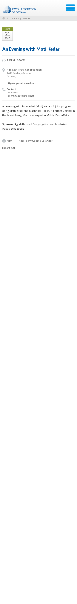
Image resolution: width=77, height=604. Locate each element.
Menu (70, 7)
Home (3, 18)
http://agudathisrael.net (21, 83)
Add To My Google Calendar (36, 140)
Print (9, 140)
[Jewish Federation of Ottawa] (19, 9)
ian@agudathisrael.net (20, 95)
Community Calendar (20, 18)
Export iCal (8, 147)
